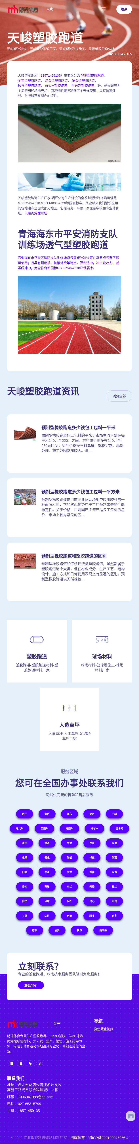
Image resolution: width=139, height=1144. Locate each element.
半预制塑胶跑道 (82, 85)
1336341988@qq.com (35, 1097)
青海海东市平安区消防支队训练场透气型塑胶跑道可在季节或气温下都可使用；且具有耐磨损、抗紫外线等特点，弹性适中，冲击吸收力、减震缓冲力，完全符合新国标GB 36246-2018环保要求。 (68, 263)
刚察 (114, 857)
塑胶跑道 (37, 657)
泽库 (47, 901)
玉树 (114, 813)
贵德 (91, 872)
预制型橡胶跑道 (92, 75)
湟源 (47, 842)
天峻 (50, 9)
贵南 (24, 886)
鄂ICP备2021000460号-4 (108, 1138)
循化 (47, 857)
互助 (114, 842)
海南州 (69, 828)
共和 (47, 872)
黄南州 (44, 828)
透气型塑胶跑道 (29, 85)
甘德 (24, 915)
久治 (69, 915)
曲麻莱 (103, 930)
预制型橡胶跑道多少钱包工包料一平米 (78, 427)
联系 (124, 9)
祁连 (91, 857)
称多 (34, 930)
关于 (57, 1024)
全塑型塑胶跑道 (29, 80)
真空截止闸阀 (103, 1029)
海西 (47, 813)
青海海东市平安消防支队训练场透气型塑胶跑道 (67, 239)
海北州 (19, 828)
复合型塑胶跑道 (83, 80)
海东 (69, 813)
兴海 (114, 872)
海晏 (69, 857)
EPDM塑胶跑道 (56, 85)
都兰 (114, 886)
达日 (47, 915)
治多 (57, 930)
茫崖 (47, 886)
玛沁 (91, 901)
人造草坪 (69, 725)
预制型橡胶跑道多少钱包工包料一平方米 (80, 491)
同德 (69, 872)
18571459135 (122, 54)
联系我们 (30, 986)
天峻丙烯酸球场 (35, 213)
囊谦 (79, 930)
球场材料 (102, 657)
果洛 (91, 813)
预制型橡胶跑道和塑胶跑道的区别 (74, 556)
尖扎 (69, 901)
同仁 (24, 901)
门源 (24, 872)
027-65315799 (29, 1104)
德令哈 (119, 828)
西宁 (24, 813)
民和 (91, 842)
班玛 (114, 901)
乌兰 (69, 886)
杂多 (114, 915)
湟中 (24, 842)
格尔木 (94, 828)
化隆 (24, 857)
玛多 (91, 915)
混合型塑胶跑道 (56, 80)
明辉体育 (77, 1138)
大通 (69, 842)
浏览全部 (119, 396)
